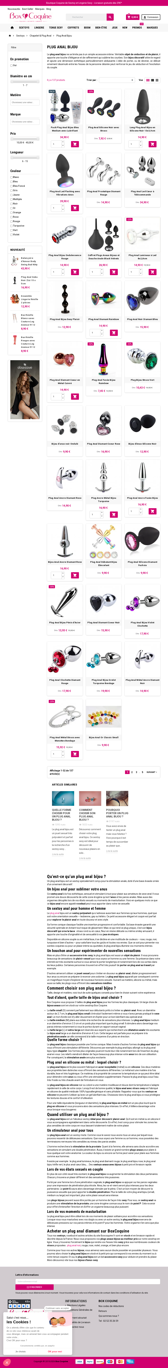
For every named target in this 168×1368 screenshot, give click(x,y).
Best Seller (27, 9)
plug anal (54, 913)
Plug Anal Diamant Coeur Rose (103, 444)
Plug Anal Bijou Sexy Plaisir (65, 319)
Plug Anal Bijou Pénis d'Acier (65, 622)
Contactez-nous (75, 1327)
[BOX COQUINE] (30, 17)
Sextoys (24, 27)
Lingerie (39, 27)
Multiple (17, 199)
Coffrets (73, 27)
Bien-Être (101, 27)
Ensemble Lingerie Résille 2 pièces (29, 299)
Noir (15, 203)
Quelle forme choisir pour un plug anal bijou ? (61, 814)
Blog (48, 9)
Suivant (152, 772)
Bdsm (87, 27)
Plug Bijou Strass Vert (142, 380)
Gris (15, 190)
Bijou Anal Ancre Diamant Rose (65, 562)
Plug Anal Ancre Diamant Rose (64, 498)
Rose (16, 217)
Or (14, 208)
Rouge (16, 221)
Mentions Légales (76, 1305)
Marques (39, 9)
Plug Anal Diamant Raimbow (103, 319)
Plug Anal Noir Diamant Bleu (142, 319)
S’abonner (35, 1287)
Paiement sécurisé (77, 1317)
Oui (15, 65)
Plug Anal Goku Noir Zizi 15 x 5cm (29, 280)
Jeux (114, 27)
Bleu (15, 181)
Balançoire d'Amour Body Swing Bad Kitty (29, 261)
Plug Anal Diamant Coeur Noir (103, 622)
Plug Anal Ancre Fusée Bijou (142, 498)
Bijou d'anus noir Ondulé (65, 444)
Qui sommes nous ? (109, 1316)
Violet (16, 234)
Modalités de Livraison (78, 1322)
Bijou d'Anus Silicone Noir (142, 444)
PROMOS (137, 26)
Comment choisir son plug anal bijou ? (87, 814)
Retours (103, 1311)
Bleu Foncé (19, 186)
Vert (15, 230)
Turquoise (18, 225)
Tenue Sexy (56, 27)
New (124, 27)
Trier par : (91, 80)
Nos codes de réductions (111, 1306)
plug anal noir (74, 1245)
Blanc (16, 177)
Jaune (16, 194)
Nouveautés (14, 9)
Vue (141, 80)
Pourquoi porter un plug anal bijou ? (117, 813)
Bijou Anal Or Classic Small (103, 737)
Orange (17, 212)
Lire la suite (57, 854)
